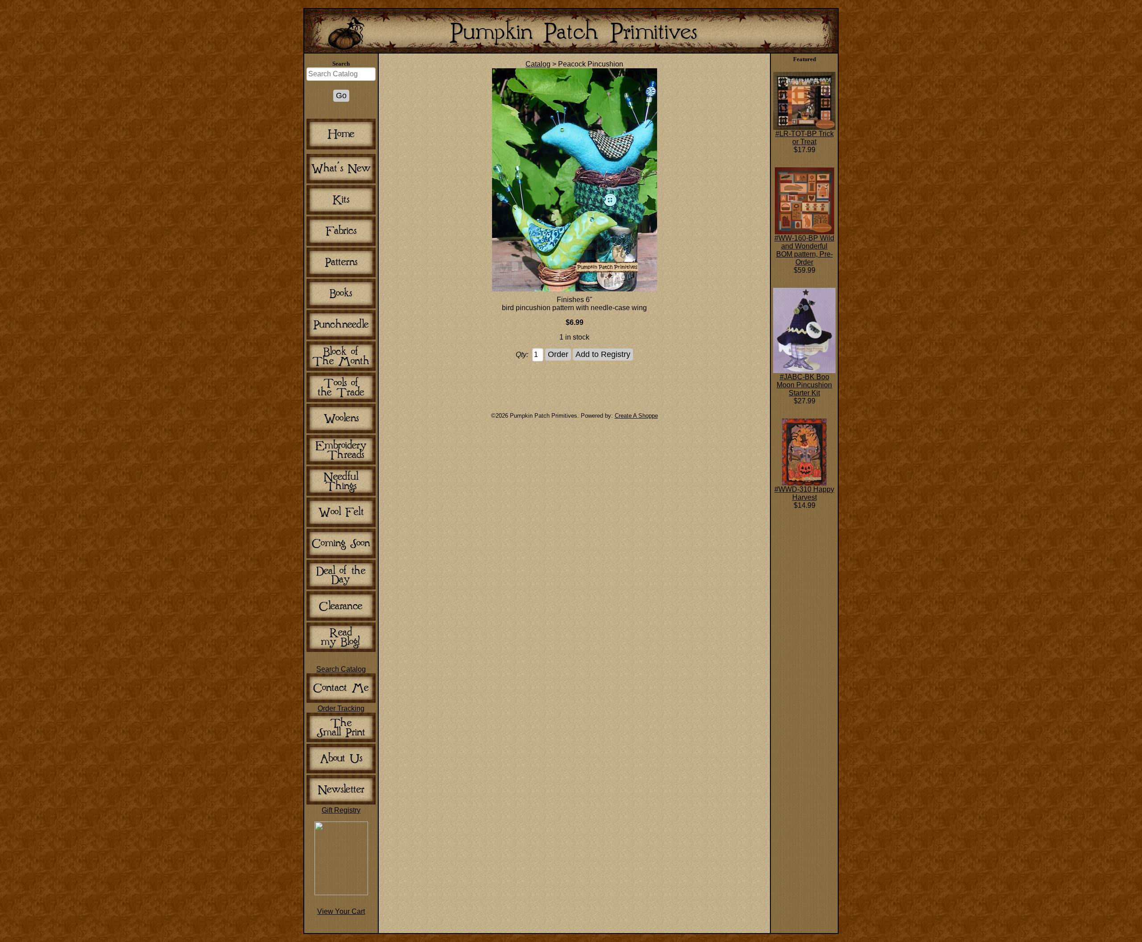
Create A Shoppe (636, 415)
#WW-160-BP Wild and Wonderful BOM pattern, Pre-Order (804, 250)
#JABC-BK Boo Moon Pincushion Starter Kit (804, 385)
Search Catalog (341, 669)
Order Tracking (341, 708)
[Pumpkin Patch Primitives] (341, 892)
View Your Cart (341, 911)
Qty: (522, 354)
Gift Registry (341, 810)
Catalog (537, 64)
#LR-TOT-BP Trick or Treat (804, 137)
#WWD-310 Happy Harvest (804, 493)
